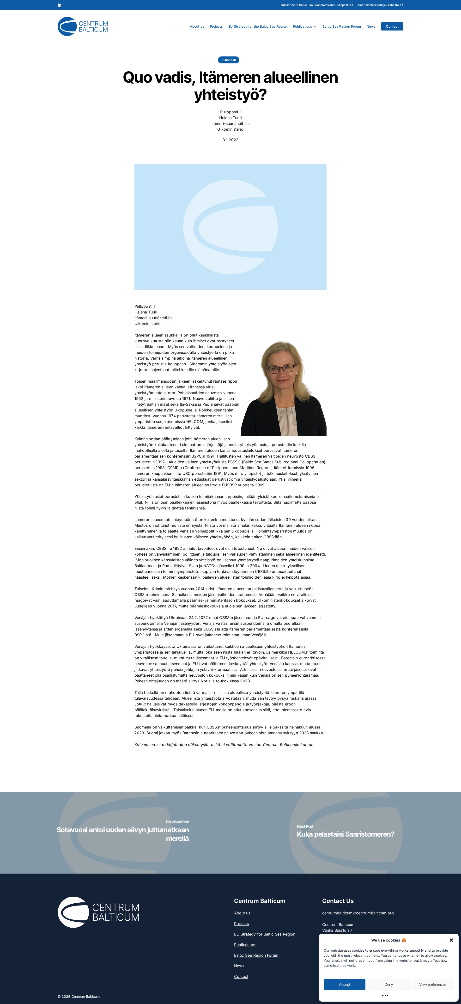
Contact (241, 976)
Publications (245, 944)
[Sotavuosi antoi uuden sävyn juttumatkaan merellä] (115, 832)
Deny (389, 984)
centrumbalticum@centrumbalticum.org (358, 913)
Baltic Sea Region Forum (256, 955)
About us (242, 913)
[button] (451, 940)
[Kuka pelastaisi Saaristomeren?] (345, 832)
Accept (344, 984)
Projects (241, 923)
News (239, 965)
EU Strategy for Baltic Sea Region (265, 934)
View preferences (433, 984)
